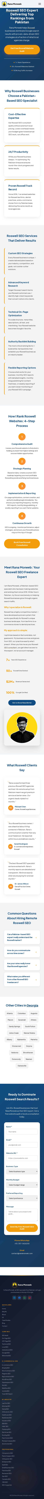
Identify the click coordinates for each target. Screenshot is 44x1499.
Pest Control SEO (7, 1438)
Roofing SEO (6, 1435)
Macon (10, 1020)
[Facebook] (19, 1298)
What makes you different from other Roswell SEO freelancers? (18, 979)
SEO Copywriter (7, 1485)
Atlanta (10, 1013)
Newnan (29, 1059)
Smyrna (29, 1046)
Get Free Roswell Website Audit (22, 49)
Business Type (12, 1166)
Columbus (22, 1013)
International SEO (7, 1350)
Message (10, 1206)
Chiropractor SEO (7, 1453)
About (4, 1314)
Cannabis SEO (6, 1479)
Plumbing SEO (6, 1429)
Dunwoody (16, 1059)
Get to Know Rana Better (22, 703)
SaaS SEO (5, 1465)
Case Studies (6, 1320)
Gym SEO (5, 1476)
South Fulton (30, 1026)
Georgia (32, 1005)
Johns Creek (14, 1033)
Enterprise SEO (6, 1462)
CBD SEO (5, 1482)
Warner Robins (29, 1033)
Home (4, 1308)
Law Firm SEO (6, 1403)
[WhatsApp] (25, 1298)
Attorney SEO (6, 1406)
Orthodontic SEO (7, 1412)
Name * (9, 1127)
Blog (3, 1323)
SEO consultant (10, 647)
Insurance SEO (6, 1420)
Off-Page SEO (6, 1341)
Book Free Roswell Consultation (22, 543)
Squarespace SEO (7, 1382)
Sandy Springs (14, 1026)
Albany (9, 1039)
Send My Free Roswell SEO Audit (22, 1228)
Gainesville (22, 1066)
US (3, 1317)
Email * (9, 1140)
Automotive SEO (7, 1444)
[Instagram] (30, 1298)
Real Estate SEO (7, 1418)
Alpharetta (21, 1039)
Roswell (12, 10)
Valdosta (14, 1052)
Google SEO (6, 1353)
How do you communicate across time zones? (18, 951)
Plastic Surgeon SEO (8, 1456)
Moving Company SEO (8, 1441)
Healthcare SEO (7, 1415)
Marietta (34, 1039)
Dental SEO (5, 1409)
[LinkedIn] (14, 1298)
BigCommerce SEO (8, 1376)
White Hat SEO (6, 1355)
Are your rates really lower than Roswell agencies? (18, 964)
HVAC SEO (5, 1426)
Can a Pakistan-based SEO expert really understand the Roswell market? (19, 937)
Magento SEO (6, 1373)
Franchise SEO (6, 1470)
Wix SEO (4, 1385)
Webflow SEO (6, 1388)
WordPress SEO (7, 1379)
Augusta (34, 1013)
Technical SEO (6, 1344)
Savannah (22, 1020)
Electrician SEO (6, 1432)
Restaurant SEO (7, 1473)
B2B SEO (4, 1423)
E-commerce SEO (7, 1365)
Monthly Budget (12, 1180)
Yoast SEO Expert (7, 1394)
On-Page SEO (6, 1338)
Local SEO (5, 1347)
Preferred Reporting (14, 1193)
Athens (33, 1020)
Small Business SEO (8, 1467)
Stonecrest (16, 1046)
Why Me (4, 1311)
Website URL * (11, 1153)
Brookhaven (28, 1052)
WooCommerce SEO (8, 1371)
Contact (4, 1326)
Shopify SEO (6, 1368)
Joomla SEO (5, 1391)
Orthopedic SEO (7, 1459)
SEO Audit (5, 1335)
